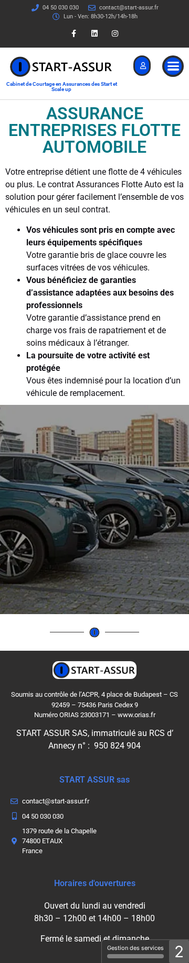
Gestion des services (135, 947)
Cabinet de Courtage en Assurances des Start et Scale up (61, 86)
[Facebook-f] (74, 34)
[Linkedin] (94, 34)
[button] (173, 66)
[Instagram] (115, 34)
